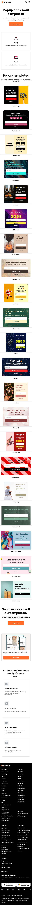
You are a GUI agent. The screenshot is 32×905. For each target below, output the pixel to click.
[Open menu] (29, 2)
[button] (16, 95)
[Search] (26, 2)
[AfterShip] (6, 2)
